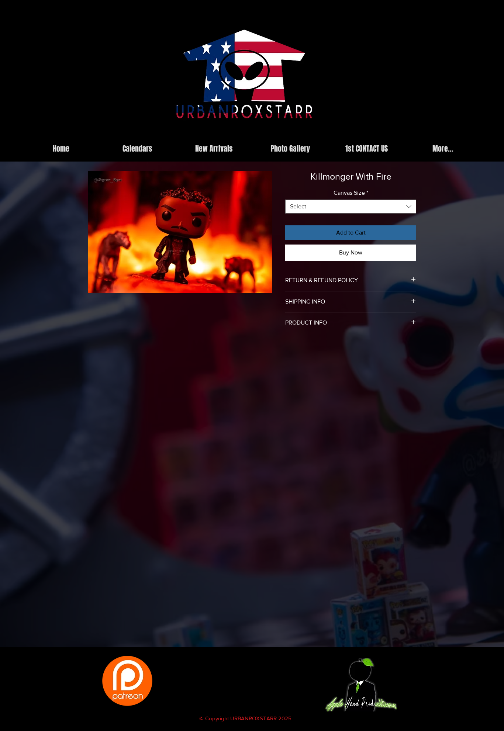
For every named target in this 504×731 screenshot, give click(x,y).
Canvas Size (351, 193)
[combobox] (350, 207)
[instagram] (369, 134)
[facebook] (380, 134)
